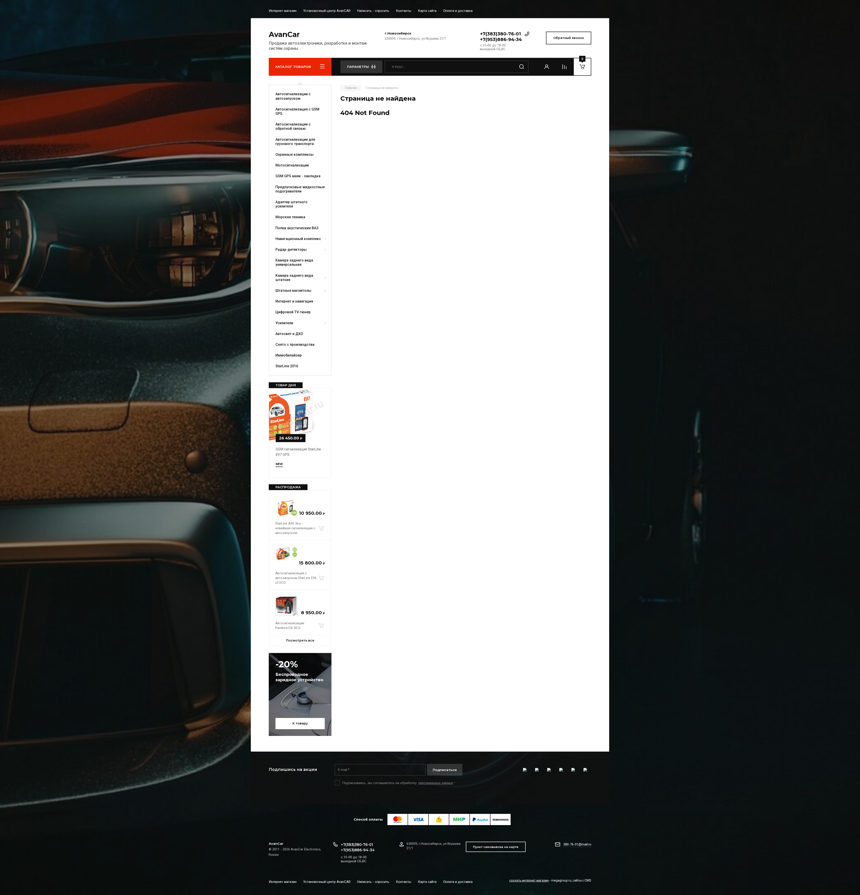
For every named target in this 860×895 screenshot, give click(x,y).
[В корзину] (321, 528)
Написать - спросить (373, 11)
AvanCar (284, 34)
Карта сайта (427, 11)
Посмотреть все (300, 640)
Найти (522, 67)
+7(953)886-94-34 (501, 39)
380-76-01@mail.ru (577, 844)
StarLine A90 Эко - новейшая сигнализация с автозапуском (295, 528)
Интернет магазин (283, 11)
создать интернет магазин (529, 880)
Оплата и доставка (458, 11)
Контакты (403, 11)
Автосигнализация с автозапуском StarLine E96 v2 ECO (295, 578)
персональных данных (435, 783)
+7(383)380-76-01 (500, 34)
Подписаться (445, 770)
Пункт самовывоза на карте (495, 847)
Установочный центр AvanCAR (326, 11)
